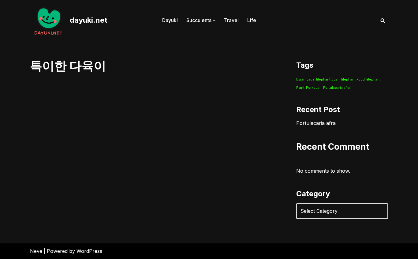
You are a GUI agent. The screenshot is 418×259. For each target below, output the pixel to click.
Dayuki (170, 20)
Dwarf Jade (305, 79)
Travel (231, 20)
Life (251, 20)
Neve (36, 251)
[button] (214, 20)
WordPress (89, 251)
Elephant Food (353, 79)
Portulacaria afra (336, 88)
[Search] (382, 20)
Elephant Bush (328, 79)
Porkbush (314, 88)
